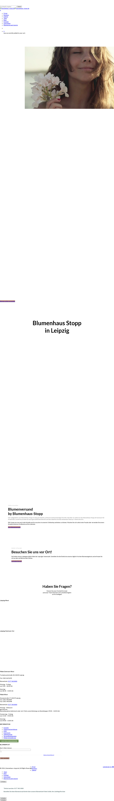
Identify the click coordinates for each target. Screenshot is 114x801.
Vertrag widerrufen (9, 741)
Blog (5, 773)
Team (5, 772)
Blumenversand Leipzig (11, 778)
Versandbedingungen (10, 736)
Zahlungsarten (8, 734)
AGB (5, 731)
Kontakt (6, 728)
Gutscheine (7, 777)
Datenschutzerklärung (10, 729)
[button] (7, 301)
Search (19, 6)
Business (34, 768)
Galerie (34, 770)
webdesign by (108, 767)
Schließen (3, 781)
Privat (33, 767)
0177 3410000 (12, 681)
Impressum (7, 733)
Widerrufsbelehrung (10, 738)
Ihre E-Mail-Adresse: (6, 748)
